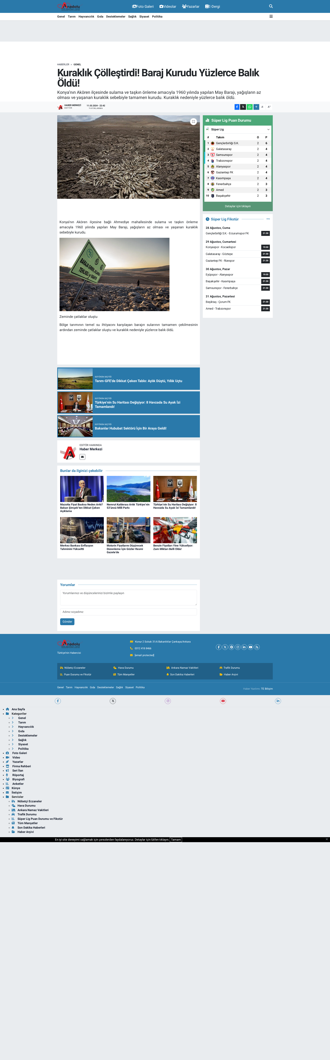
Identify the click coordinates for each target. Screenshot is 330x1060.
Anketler (18, 783)
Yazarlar (193, 6)
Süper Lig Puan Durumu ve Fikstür (40, 819)
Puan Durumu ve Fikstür (77, 674)
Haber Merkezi (91, 449)
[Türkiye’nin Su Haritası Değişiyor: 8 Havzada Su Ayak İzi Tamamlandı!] (175, 488)
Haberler (63, 64)
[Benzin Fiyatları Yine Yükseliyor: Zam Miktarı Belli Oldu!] (175, 530)
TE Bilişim (267, 688)
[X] (225, 647)
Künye (16, 788)
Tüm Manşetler (126, 674)
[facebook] (58, 701)
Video (16, 757)
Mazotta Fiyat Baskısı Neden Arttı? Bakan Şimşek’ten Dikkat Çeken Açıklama (81, 508)
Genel (61, 16)
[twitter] (113, 701)
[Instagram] (238, 647)
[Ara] (271, 6)
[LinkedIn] (244, 647)
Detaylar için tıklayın (238, 206)
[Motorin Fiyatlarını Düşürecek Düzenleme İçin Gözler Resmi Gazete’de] (128, 530)
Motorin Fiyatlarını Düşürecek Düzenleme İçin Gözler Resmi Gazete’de (125, 549)
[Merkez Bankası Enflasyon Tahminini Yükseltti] (82, 530)
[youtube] (223, 701)
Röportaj (18, 775)
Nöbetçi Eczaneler (74, 667)
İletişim (17, 792)
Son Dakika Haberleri (182, 674)
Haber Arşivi (231, 674)
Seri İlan (17, 770)
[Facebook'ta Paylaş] (237, 107)
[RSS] (257, 647)
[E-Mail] (82, 457)
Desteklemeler (115, 16)
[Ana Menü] (271, 16)
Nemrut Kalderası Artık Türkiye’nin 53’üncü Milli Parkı (128, 506)
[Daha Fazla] (256, 107)
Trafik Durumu (232, 667)
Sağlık (132, 16)
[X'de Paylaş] (243, 107)
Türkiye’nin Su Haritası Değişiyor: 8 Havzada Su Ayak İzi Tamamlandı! (175, 506)
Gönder (67, 621)
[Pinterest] (231, 647)
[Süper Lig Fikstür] (268, 219)
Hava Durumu (126, 667)
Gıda (100, 16)
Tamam (176, 839)
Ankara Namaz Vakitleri (184, 667)
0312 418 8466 (143, 648)
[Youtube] (250, 647)
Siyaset (144, 16)
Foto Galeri (145, 6)
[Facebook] (219, 647)
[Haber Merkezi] (68, 451)
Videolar (169, 6)
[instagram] (168, 701)
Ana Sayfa (18, 709)
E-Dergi (214, 6)
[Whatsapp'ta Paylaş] (250, 107)
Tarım (72, 16)
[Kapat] (328, 839)
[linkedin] (278, 701)
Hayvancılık (86, 16)
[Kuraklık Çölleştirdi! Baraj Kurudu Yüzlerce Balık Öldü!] (128, 157)
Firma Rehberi (21, 766)
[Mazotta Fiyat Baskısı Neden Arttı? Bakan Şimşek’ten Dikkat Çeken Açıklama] (82, 488)
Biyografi (18, 779)
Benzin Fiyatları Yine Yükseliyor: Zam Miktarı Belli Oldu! (173, 547)
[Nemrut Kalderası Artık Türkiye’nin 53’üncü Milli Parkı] (128, 488)
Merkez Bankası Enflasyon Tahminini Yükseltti (76, 547)
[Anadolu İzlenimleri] (70, 7)
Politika (157, 16)
